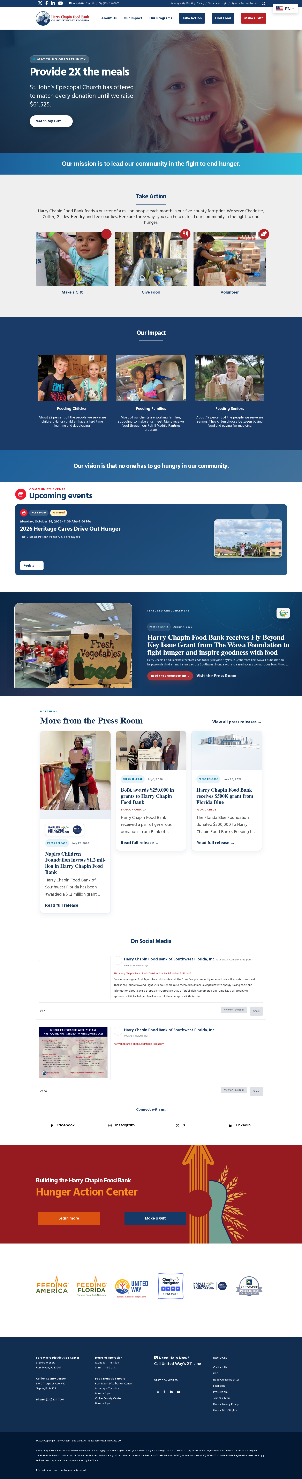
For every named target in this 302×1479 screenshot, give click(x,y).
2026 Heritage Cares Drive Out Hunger (70, 529)
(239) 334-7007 (111, 3)
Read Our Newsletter (226, 1379)
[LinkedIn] (53, 3)
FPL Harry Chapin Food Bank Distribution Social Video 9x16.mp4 (152, 973)
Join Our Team (222, 1398)
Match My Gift (48, 121)
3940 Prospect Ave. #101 (51, 1383)
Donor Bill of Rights (225, 1410)
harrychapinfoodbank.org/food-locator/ (139, 1043)
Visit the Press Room (216, 676)
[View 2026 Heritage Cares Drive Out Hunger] (248, 538)
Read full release (64, 905)
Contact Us (220, 1367)
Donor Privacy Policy (226, 1404)
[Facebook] (46, 3)
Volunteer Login (217, 3)
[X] (40, 3)
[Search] (263, 3)
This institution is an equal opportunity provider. (62, 1470)
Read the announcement (170, 675)
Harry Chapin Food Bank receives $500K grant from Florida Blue (224, 796)
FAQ (216, 1373)
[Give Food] (151, 261)
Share (256, 1011)
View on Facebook (234, 1010)
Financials (219, 1385)
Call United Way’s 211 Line (177, 1364)
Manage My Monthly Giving (187, 3)
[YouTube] (60, 3)
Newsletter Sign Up (84, 3)
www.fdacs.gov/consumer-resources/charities (124, 1455)
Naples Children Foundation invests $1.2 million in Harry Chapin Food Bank (75, 863)
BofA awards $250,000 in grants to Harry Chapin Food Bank (147, 796)
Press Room (220, 1392)
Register (31, 565)
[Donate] (72, 261)
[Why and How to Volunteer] (230, 261)
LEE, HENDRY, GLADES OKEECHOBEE (127, 1297)
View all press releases (237, 722)
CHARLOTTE (142, 1297)
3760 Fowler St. (45, 1362)
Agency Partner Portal (244, 3)
